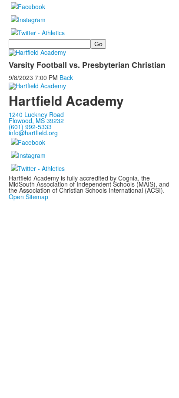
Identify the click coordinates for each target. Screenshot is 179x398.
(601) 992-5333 (30, 126)
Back (66, 77)
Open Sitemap (28, 196)
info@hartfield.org (33, 132)
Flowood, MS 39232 (36, 120)
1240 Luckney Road (36, 114)
